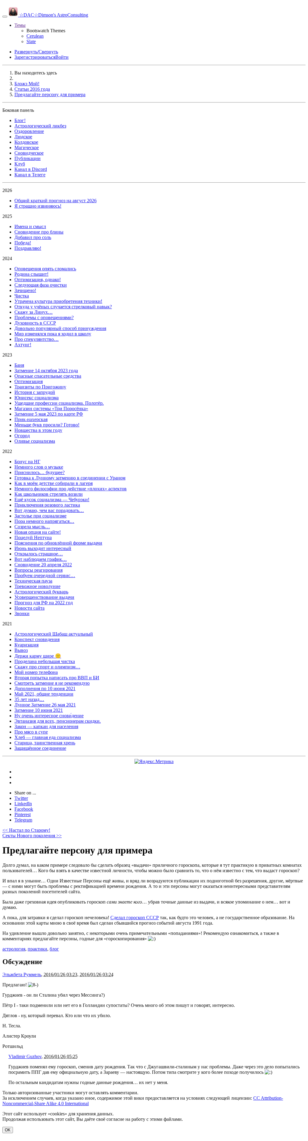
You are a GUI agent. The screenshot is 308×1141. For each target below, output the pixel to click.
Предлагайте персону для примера (49, 94)
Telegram (23, 819)
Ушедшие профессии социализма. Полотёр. (59, 403)
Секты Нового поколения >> (32, 835)
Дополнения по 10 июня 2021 (44, 688)
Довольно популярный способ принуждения (60, 328)
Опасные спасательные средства (47, 376)
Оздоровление (29, 131)
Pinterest (22, 814)
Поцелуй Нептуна (33, 537)
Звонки (21, 613)
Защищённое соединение (40, 748)
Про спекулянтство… (36, 339)
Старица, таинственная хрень (44, 742)
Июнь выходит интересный (42, 548)
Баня (19, 365)
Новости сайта (29, 608)
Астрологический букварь (41, 591)
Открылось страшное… (38, 553)
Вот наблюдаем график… (40, 559)
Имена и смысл (30, 226)
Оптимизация (28, 381)
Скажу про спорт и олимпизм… (47, 666)
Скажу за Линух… (33, 312)
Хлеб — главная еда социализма (47, 737)
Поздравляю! (27, 248)
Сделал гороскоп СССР (134, 917)
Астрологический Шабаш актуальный (53, 634)
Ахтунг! (22, 344)
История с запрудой (34, 392)
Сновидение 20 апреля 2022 (43, 564)
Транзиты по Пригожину (40, 386)
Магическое (26, 147)
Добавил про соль (32, 237)
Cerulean (35, 36)
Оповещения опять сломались (45, 268)
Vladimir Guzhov (25, 1056)
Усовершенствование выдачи (44, 597)
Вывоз (21, 650)
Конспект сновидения (37, 639)
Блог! (20, 120)
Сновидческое (29, 153)
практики (37, 948)
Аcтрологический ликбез (40, 125)
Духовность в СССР (35, 322)
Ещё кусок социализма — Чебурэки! (51, 499)
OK (8, 1130)
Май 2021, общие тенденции (43, 693)
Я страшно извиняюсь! (37, 206)
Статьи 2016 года (32, 89)
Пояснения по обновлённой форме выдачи (58, 542)
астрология (13, 948)
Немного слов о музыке (38, 467)
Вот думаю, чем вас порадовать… (49, 510)
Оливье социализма (34, 441)
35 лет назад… (29, 699)
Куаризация (26, 644)
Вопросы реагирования (38, 570)
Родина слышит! (31, 274)
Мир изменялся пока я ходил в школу (52, 333)
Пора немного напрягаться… (44, 521)
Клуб (19, 163)
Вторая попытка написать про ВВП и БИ (56, 677)
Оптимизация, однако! (37, 279)
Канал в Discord (30, 169)
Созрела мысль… (32, 526)
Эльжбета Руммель (21, 974)
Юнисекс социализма (36, 397)
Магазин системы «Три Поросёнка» (51, 408)
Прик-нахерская (31, 419)
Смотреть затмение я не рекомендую (52, 683)
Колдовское (26, 142)
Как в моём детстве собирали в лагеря (53, 483)
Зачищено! (25, 290)
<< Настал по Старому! (26, 830)
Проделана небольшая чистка (44, 661)
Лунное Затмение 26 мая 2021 (45, 704)
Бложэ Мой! (26, 83)
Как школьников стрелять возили (48, 494)
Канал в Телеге (29, 174)
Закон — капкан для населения (46, 726)
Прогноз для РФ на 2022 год (43, 602)
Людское (23, 136)
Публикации (27, 158)
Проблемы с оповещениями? (44, 317)
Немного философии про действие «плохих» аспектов (70, 488)
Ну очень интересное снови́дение (49, 715)
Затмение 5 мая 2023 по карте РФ (48, 413)
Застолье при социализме (40, 515)
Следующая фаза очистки (40, 285)
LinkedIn (23, 803)
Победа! (22, 242)
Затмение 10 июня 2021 (38, 710)
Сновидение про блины (38, 231)
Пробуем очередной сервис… (44, 575)
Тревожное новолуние (37, 586)
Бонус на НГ (27, 461)
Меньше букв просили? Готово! (46, 424)
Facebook (23, 809)
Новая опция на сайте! (37, 532)
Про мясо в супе (31, 731)
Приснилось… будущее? (39, 472)
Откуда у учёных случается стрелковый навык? (63, 306)
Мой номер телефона (36, 672)
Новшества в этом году (38, 430)
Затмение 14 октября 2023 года (46, 370)
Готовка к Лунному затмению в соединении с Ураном (69, 477)
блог (54, 948)
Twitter (21, 798)
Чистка (21, 295)
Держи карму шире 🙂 (37, 656)
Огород (22, 435)
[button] (20, 25)
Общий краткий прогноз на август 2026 (55, 200)
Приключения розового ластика (47, 505)
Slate (31, 41)
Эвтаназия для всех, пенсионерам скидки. (57, 721)
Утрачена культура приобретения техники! (58, 301)
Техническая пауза (33, 580)
